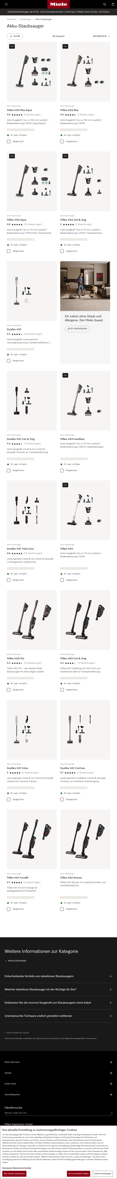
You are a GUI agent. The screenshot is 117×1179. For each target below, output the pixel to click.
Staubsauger (25, 19)
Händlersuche (13, 1107)
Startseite (11, 19)
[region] (58, 1152)
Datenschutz (18, 1168)
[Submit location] (111, 1113)
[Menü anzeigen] (6, 4)
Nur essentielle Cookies (78, 1174)
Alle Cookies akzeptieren (14, 1174)
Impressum (7, 1168)
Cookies (27, 1168)
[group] (32, 93)
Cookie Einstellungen (102, 1174)
